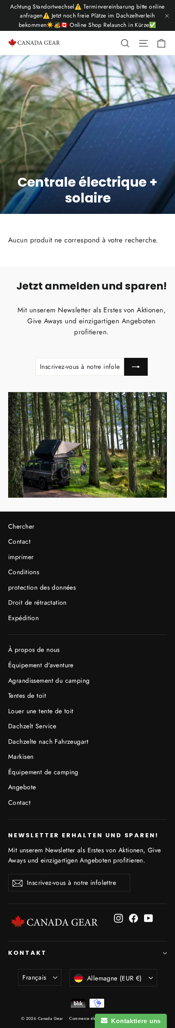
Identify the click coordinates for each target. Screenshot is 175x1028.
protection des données (42, 587)
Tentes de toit (27, 695)
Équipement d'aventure (41, 665)
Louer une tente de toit (41, 711)
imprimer (20, 557)
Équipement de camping (43, 772)
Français (34, 977)
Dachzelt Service (32, 726)
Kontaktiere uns (134, 1020)
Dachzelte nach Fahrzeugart (48, 741)
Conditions (23, 572)
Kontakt (27, 953)
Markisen (20, 756)
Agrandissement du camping (49, 680)
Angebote (22, 787)
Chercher (21, 526)
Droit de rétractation (37, 602)
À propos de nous (34, 649)
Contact (19, 541)
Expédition (23, 618)
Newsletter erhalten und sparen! (83, 835)
